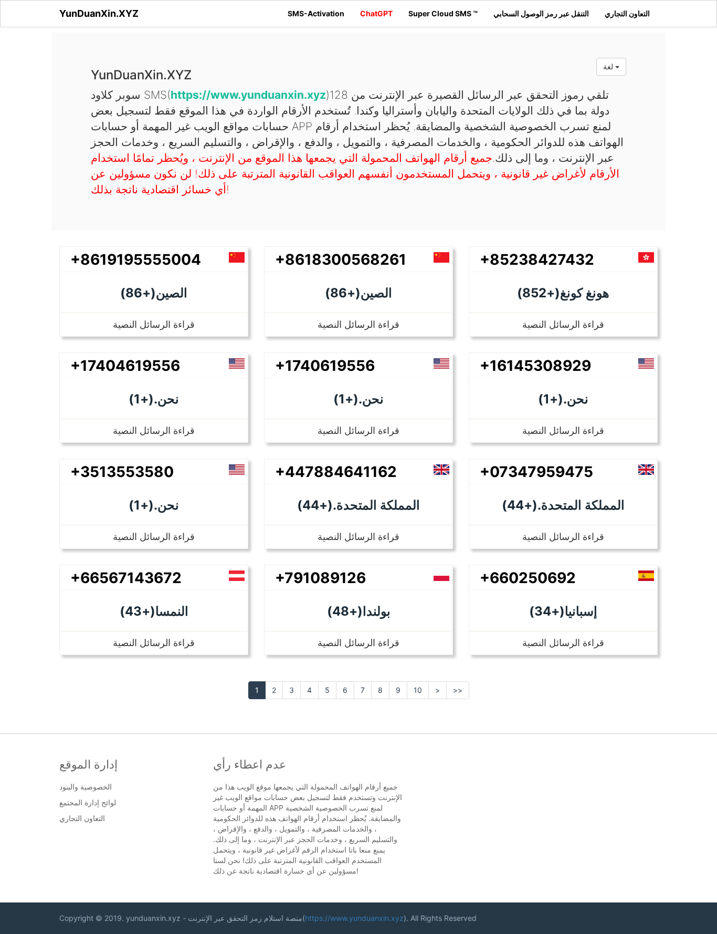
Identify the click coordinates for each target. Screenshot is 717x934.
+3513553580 (122, 472)
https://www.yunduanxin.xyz (354, 918)
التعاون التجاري (627, 13)
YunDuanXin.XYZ (99, 13)
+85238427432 (537, 259)
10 (418, 690)
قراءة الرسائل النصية (154, 324)
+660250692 (528, 578)
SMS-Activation (316, 13)
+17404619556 (125, 366)
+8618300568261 (340, 259)
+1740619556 (325, 366)
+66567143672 (126, 578)
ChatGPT (376, 13)
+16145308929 (535, 366)
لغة (609, 66)
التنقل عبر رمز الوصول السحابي (541, 13)
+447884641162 (336, 472)
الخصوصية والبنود (85, 787)
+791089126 (320, 578)
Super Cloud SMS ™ (443, 13)
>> (457, 690)
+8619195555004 (135, 259)
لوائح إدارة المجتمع (87, 802)
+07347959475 (536, 472)
